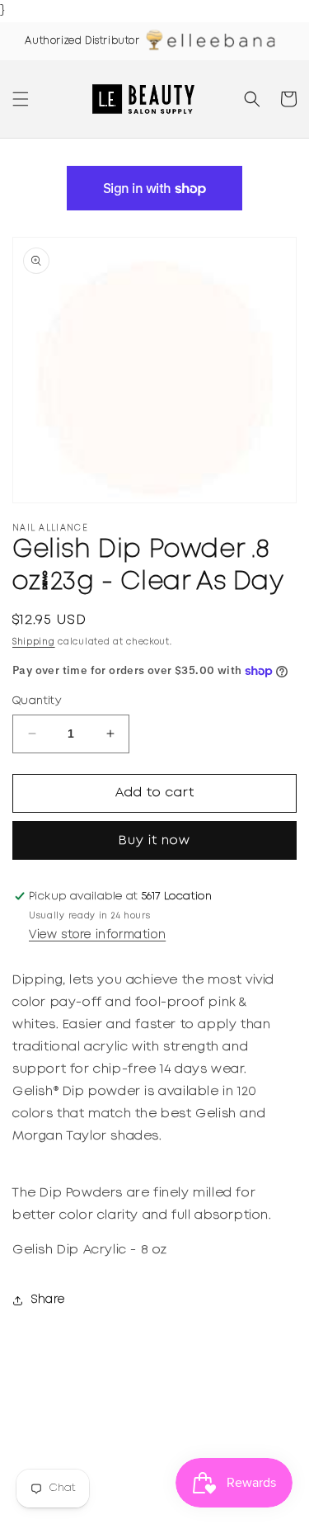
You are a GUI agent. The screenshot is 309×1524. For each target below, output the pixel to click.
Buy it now (154, 841)
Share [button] (48, 1300)
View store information (97, 935)
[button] (20, 99)
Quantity (36, 700)
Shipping (33, 642)
